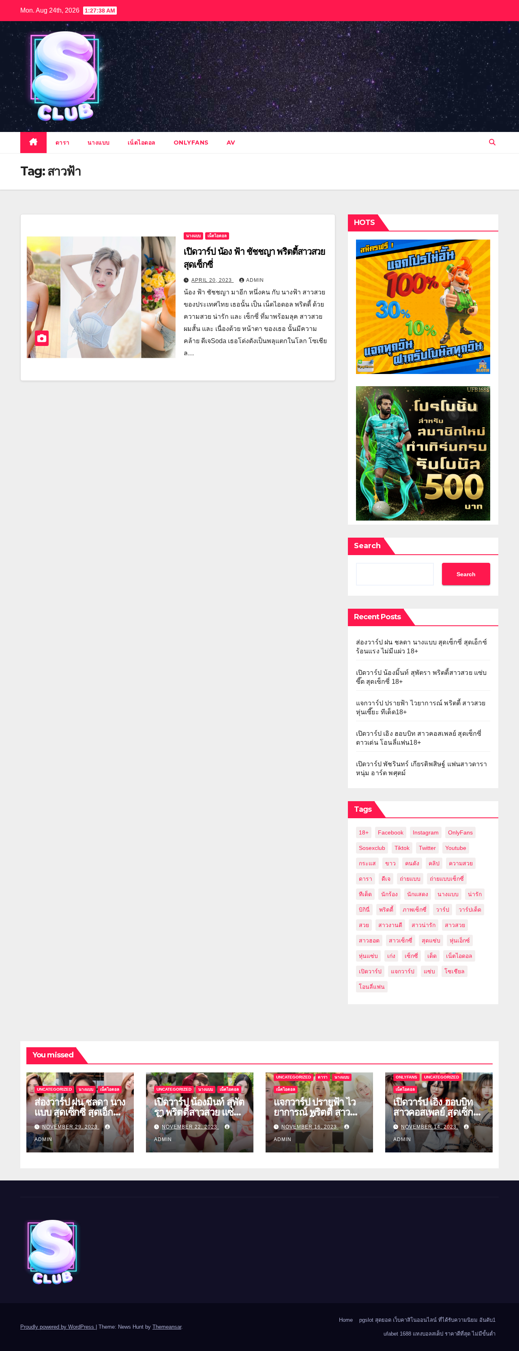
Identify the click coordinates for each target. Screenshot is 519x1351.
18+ (364, 832)
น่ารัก (475, 894)
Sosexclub (372, 848)
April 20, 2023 (212, 280)
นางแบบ (99, 142)
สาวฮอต (369, 940)
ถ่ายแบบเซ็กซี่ (447, 878)
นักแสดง (417, 894)
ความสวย (461, 863)
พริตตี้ (386, 909)
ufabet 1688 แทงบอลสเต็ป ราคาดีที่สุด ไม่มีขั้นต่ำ (439, 1334)
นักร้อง (389, 894)
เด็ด (432, 956)
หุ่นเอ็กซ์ (460, 940)
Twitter (427, 848)
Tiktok (402, 848)
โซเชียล (454, 971)
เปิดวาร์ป (370, 971)
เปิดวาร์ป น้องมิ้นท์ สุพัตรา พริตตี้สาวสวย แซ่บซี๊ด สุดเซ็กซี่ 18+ (199, 1112)
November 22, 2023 (190, 1127)
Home (346, 1320)
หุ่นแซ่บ (368, 956)
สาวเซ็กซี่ (400, 940)
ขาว (390, 863)
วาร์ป (442, 909)
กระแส (367, 863)
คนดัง (412, 863)
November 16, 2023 (310, 1127)
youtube (455, 848)
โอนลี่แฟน (372, 987)
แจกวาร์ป (402, 971)
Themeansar (166, 1327)
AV (231, 142)
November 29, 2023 (70, 1127)
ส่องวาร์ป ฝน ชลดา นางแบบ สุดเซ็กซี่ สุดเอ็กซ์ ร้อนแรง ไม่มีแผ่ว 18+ (79, 1112)
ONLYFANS (191, 142)
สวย (364, 925)
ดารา (63, 142)
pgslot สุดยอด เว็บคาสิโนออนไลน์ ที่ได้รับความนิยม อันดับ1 (427, 1320)
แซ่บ (429, 971)
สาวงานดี (390, 925)
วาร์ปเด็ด (470, 909)
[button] (492, 142)
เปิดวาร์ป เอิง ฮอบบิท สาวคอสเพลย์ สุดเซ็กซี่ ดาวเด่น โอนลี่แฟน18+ (436, 1112)
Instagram (426, 832)
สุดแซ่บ (431, 940)
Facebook (390, 832)
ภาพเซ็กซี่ (415, 909)
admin (255, 280)
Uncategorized (54, 1089)
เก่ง (391, 956)
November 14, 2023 (429, 1127)
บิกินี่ (364, 909)
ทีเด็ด (365, 894)
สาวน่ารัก (423, 925)
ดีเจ (386, 878)
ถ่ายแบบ (410, 878)
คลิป (434, 863)
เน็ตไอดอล (142, 142)
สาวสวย (455, 925)
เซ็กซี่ (411, 956)
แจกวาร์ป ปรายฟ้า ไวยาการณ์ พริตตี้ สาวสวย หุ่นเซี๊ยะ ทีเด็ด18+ (317, 1112)
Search (367, 545)
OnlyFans (460, 832)
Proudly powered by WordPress (58, 1327)
